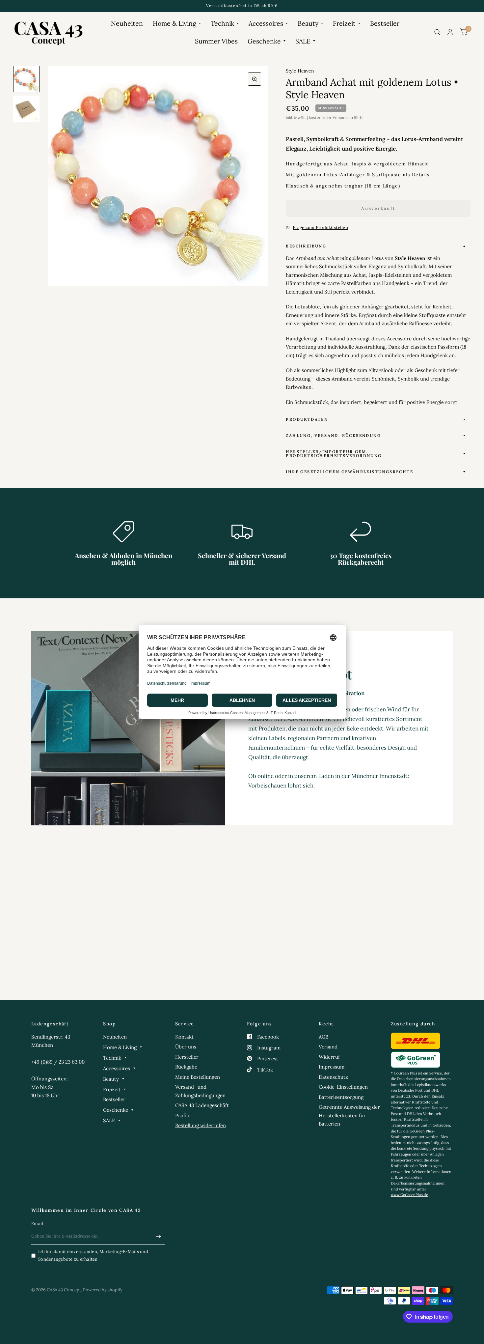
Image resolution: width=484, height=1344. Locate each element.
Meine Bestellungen (197, 1077)
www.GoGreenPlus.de (409, 1194)
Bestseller (384, 23)
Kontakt (184, 1037)
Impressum (331, 1067)
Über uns (185, 1047)
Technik (222, 23)
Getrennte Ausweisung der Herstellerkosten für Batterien (349, 1115)
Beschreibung (306, 245)
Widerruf (329, 1057)
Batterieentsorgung (341, 1097)
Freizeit (344, 23)
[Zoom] (254, 79)
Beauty (308, 23)
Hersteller (187, 1057)
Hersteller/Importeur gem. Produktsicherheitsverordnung (334, 453)
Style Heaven (300, 71)
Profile (182, 1115)
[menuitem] (127, 23)
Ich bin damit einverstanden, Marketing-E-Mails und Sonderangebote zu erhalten (93, 1255)
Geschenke (264, 41)
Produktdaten (307, 419)
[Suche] (437, 32)
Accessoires (266, 23)
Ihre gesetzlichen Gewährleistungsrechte (349, 471)
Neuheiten (127, 23)
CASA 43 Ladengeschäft (202, 1105)
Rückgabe (186, 1067)
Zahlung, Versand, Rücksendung (333, 435)
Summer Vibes (216, 41)
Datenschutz (333, 1077)
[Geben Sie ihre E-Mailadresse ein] (158, 1236)
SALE (302, 41)
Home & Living (174, 23)
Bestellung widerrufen (200, 1125)
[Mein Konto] (450, 32)
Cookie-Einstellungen (343, 1087)
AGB (323, 1037)
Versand (328, 1047)
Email (37, 1223)
